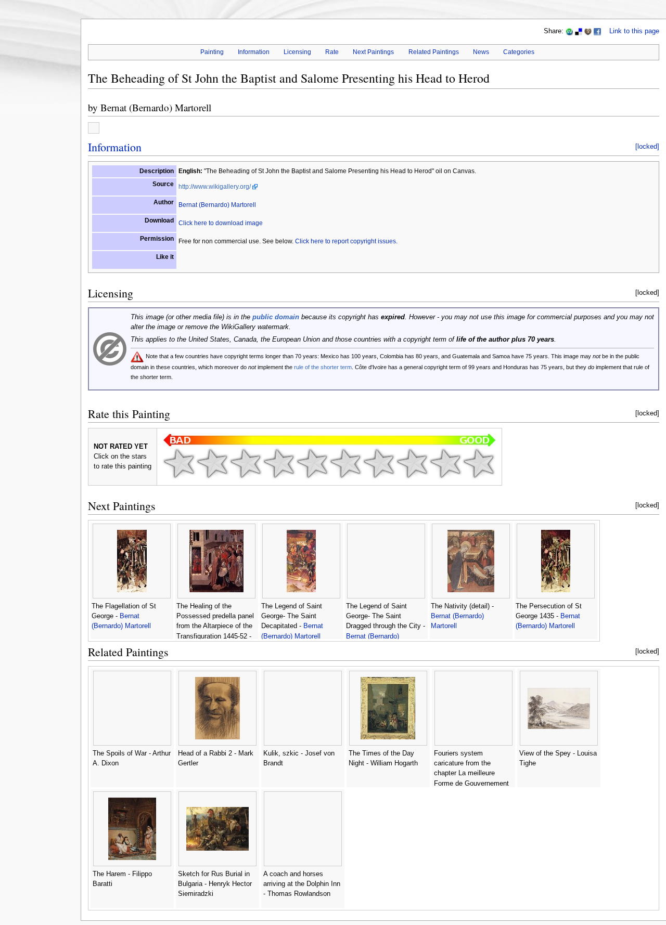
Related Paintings (433, 52)
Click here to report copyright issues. (346, 241)
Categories (518, 52)
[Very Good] (378, 463)
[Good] (345, 463)
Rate (332, 52)
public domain (275, 317)
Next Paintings (373, 52)
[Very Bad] (179, 463)
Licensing (297, 52)
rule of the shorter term (323, 367)
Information (254, 52)
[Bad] (212, 463)
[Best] (445, 463)
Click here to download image (220, 223)
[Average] (312, 463)
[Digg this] (588, 31)
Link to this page (634, 31)
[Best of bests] (478, 463)
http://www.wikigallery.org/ (214, 186)
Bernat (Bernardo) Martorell (155, 107)
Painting (212, 52)
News (481, 52)
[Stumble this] (569, 31)
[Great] (412, 463)
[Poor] (245, 463)
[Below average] (279, 463)
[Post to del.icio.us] (578, 31)
